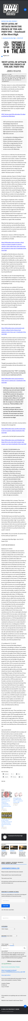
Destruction (4, 21)
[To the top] (25, 1006)
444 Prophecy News (12, 1009)
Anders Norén (9, 1011)
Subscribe (5, 905)
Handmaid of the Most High (9, 38)
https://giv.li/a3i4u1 (6, 975)
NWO (10, 21)
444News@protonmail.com (10, 868)
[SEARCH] (24, 918)
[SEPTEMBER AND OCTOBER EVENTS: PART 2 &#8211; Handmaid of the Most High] (18, 794)
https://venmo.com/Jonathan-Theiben (10, 967)
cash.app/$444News (6, 963)
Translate (12, 945)
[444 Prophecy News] (14, 9)
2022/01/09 (20, 38)
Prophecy (14, 21)
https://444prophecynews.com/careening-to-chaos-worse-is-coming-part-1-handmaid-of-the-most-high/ (13, 380)
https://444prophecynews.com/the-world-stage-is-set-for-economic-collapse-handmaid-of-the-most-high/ (13, 430)
